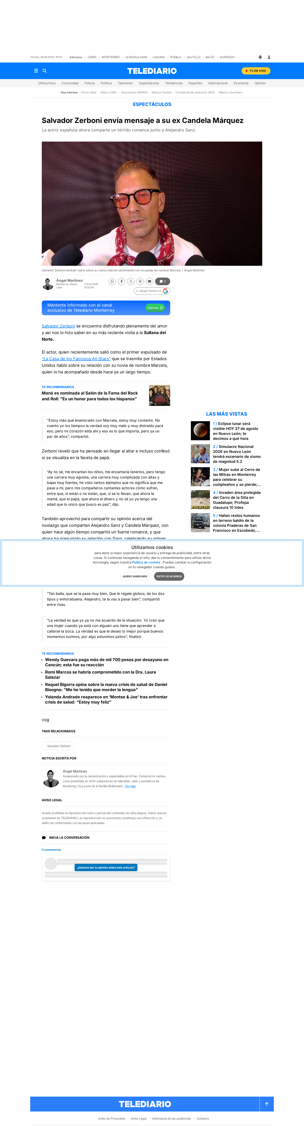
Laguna (159, 57)
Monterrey (111, 57)
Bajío (210, 57)
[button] (152, 291)
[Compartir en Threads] (140, 281)
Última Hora (46, 83)
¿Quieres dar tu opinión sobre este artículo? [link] (106, 867)
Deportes (195, 83)
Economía (241, 83)
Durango (227, 57)
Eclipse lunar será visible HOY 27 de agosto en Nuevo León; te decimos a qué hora (235, 431)
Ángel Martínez (69, 280)
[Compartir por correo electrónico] (149, 281)
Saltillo (193, 57)
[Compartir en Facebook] (121, 281)
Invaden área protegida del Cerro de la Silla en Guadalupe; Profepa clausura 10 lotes (237, 500)
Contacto (203, 1118)
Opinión (260, 83)
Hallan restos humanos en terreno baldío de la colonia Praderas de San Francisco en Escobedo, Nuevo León (236, 525)
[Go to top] (267, 1104)
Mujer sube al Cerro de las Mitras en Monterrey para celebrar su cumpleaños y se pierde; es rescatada (236, 479)
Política (106, 83)
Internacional (218, 83)
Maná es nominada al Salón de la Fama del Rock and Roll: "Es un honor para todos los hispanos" (90, 396)
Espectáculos (149, 83)
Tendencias (173, 83)
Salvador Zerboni (58, 326)
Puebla (175, 57)
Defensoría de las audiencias (171, 1118)
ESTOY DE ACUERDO (169, 576)
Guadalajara (136, 57)
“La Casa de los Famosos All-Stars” (76, 358)
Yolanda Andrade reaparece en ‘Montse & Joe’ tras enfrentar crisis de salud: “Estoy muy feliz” (106, 699)
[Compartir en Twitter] (130, 281)
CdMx (92, 57)
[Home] (152, 71)
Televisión (125, 83)
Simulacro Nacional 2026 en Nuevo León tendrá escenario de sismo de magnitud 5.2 (237, 454)
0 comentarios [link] (51, 849)
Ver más (130, 786)
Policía (90, 83)
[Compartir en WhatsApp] (112, 281)
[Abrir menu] (36, 70)
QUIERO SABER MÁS (135, 576)
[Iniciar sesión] (269, 57)
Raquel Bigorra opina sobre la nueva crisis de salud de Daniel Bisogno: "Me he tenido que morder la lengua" (106, 687)
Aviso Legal (138, 1118)
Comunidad (70, 83)
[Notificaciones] (261, 57)
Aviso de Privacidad (111, 1118)
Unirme (152, 308)
